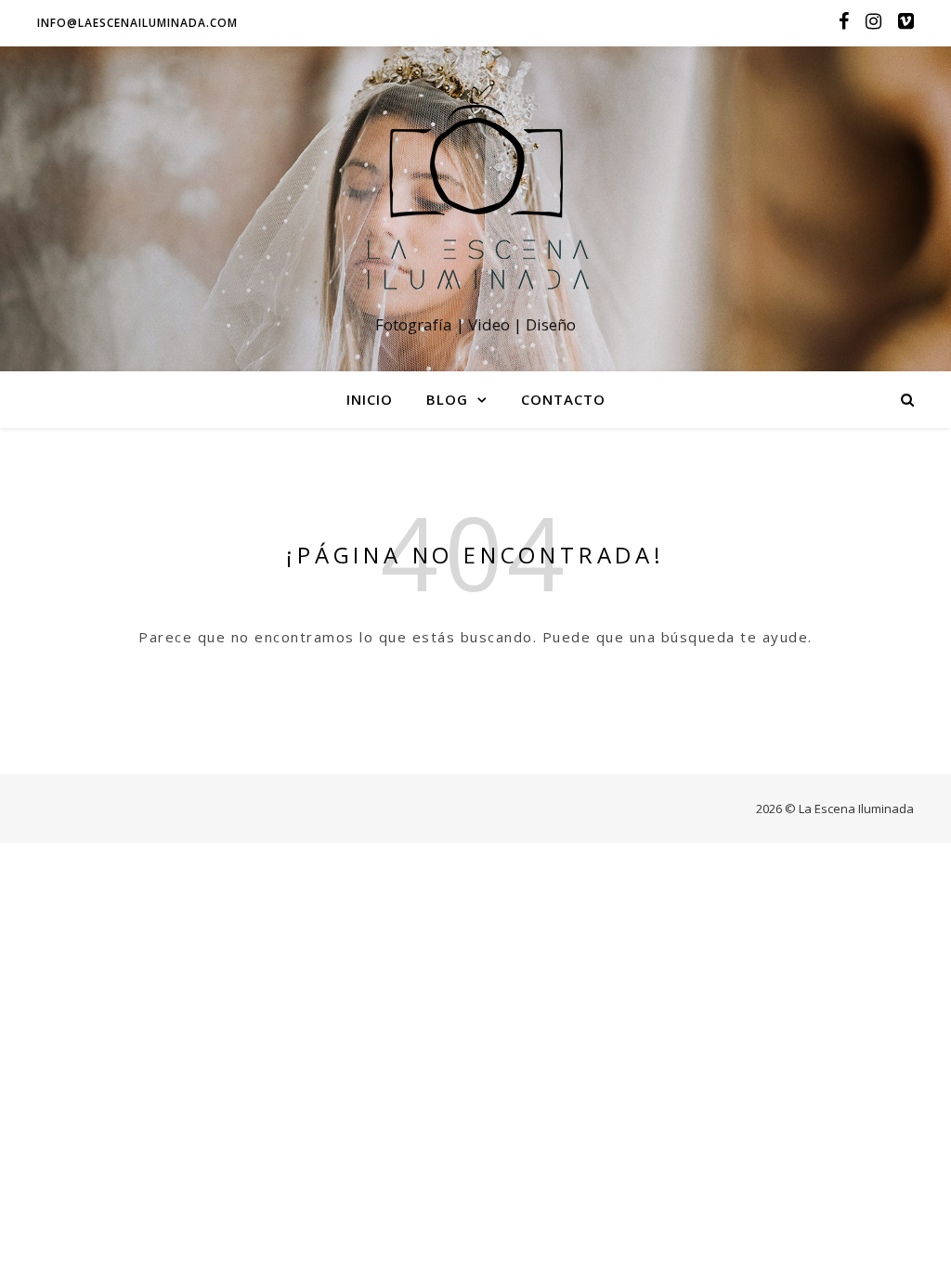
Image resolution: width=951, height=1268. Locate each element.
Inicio (369, 399)
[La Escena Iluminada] (475, 192)
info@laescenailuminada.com (137, 23)
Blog (447, 399)
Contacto (563, 399)
